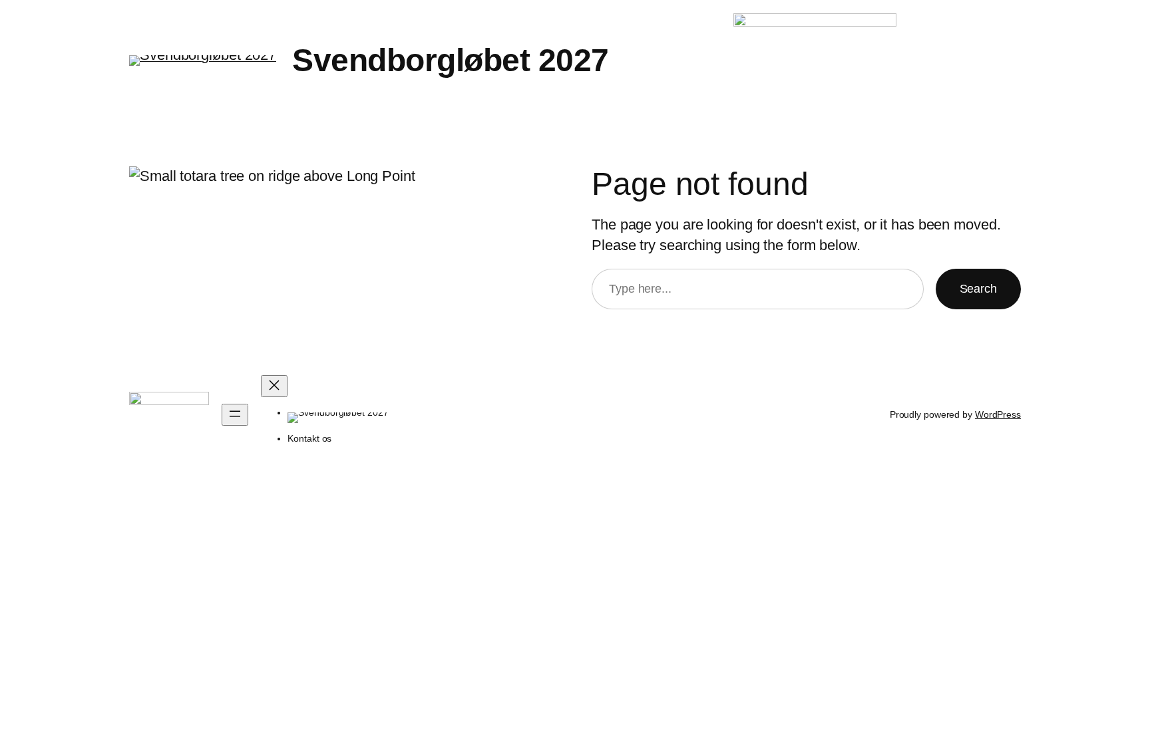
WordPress (998, 414)
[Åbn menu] (235, 415)
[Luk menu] (274, 386)
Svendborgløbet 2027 (450, 60)
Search (978, 288)
